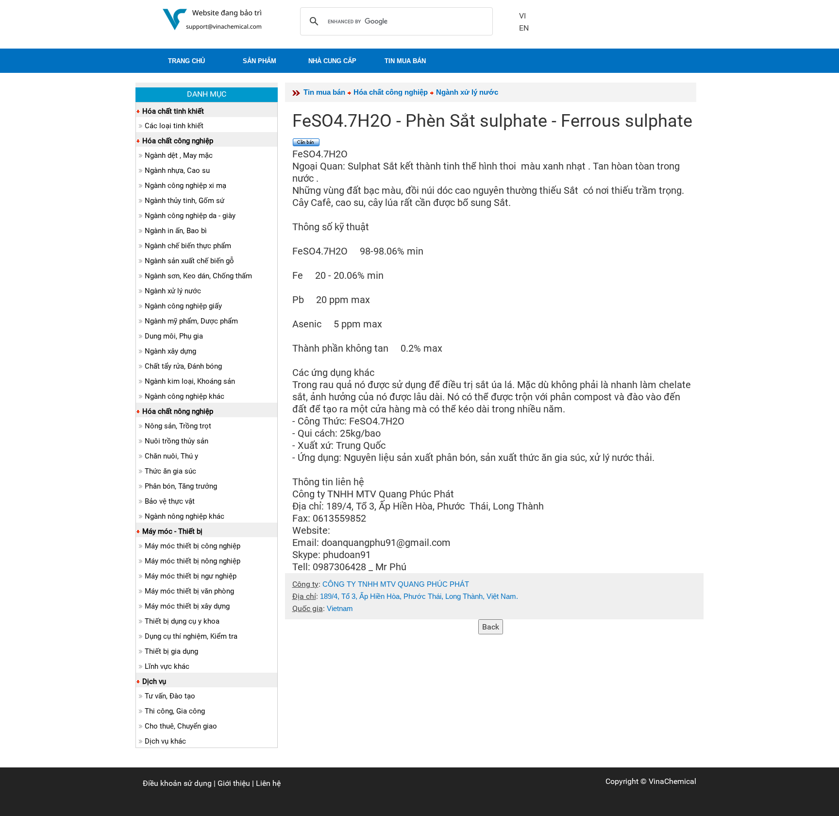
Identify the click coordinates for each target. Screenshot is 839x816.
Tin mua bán (324, 92)
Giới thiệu (234, 783)
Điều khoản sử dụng (177, 783)
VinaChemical (672, 781)
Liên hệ (268, 783)
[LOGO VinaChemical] (212, 18)
